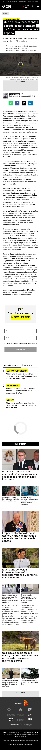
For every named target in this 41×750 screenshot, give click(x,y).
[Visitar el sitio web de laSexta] (20, 709)
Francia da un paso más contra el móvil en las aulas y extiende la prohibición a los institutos (20, 475)
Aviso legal (6, 740)
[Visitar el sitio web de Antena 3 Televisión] (11, 709)
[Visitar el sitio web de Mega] (20, 714)
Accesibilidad (28, 744)
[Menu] (38, 6)
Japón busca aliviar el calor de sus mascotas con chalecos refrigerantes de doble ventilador (9, 598)
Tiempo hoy (30, 1)
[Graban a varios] (30, 589)
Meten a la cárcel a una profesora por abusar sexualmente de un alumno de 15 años (20, 390)
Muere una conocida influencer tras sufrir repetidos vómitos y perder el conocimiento (20, 573)
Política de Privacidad (27, 343)
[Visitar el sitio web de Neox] (30, 709)
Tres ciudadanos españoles (14, 116)
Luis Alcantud (15, 94)
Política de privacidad (18, 740)
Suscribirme (20, 349)
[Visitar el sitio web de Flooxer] (27, 724)
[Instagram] (22, 94)
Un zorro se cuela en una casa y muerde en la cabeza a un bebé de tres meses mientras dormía (20, 657)
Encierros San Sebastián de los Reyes (14, 1)
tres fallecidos (23, 141)
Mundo (20, 444)
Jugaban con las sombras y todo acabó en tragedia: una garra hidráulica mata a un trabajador (29, 501)
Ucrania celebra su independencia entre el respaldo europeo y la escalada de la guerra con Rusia (10, 682)
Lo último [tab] (27, 365)
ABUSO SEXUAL (13, 386)
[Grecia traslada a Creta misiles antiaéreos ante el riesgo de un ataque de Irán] (30, 673)
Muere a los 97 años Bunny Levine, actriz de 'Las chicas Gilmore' (10, 499)
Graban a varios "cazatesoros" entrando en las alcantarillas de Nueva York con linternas (29, 598)
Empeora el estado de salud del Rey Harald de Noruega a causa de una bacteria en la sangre (19, 537)
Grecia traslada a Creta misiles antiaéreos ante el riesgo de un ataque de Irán (29, 681)
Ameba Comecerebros (17, 371)
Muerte (10, 400)
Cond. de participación (16, 744)
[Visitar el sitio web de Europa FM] (20, 719)
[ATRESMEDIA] (20, 703)
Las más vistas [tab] (10, 365)
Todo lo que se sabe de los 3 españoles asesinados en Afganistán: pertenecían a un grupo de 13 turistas (21, 48)
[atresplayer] (33, 6)
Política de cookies (32, 740)
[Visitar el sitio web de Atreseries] (30, 714)
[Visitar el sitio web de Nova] (11, 714)
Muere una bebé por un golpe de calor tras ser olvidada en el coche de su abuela (21, 405)
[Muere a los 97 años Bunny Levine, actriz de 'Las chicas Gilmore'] (11, 491)
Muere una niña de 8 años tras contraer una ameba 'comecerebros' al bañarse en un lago (21, 376)
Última (27, 6)
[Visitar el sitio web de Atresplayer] (16, 724)
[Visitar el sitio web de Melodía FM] (30, 719)
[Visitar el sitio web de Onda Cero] (11, 719)
